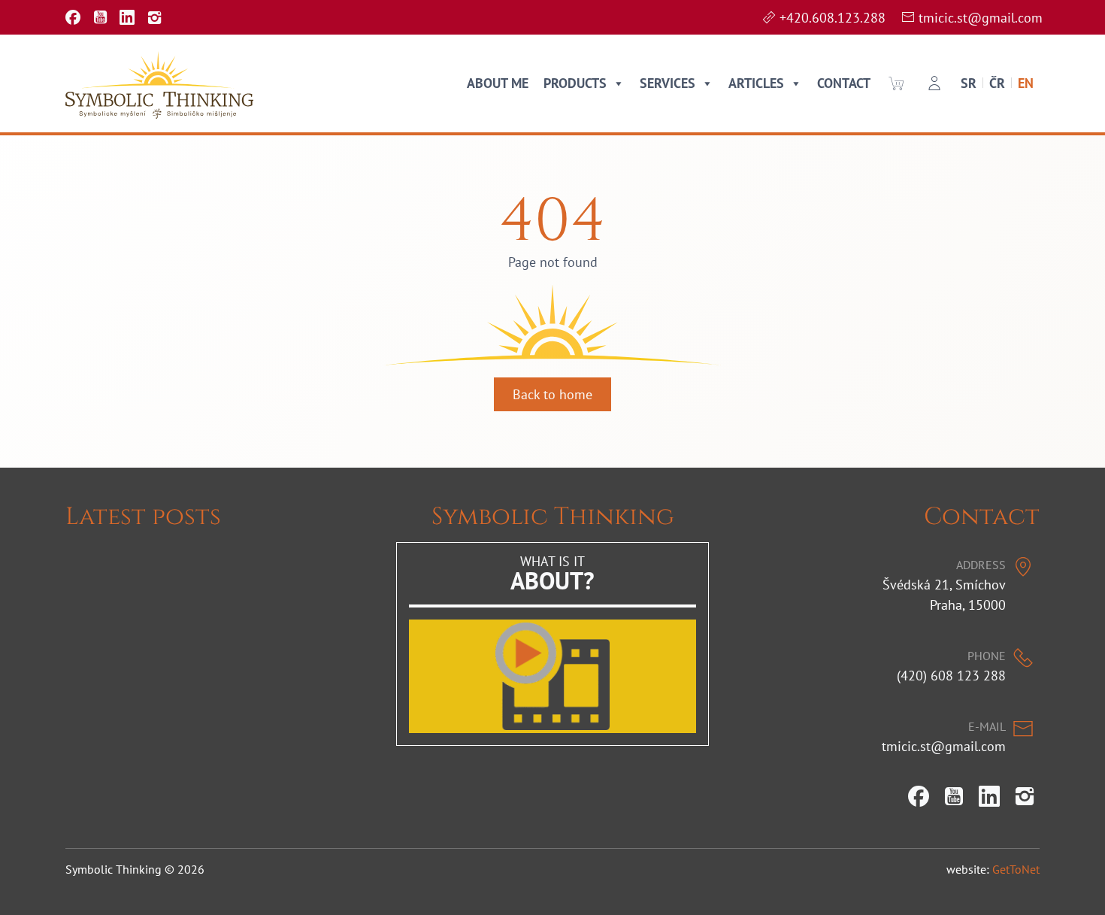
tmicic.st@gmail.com (981, 17)
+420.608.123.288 (833, 17)
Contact (843, 83)
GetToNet (1016, 869)
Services (667, 83)
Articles (756, 83)
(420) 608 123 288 (951, 675)
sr (968, 83)
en (1026, 83)
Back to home (552, 394)
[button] (896, 83)
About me (497, 83)
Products (575, 83)
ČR (997, 83)
